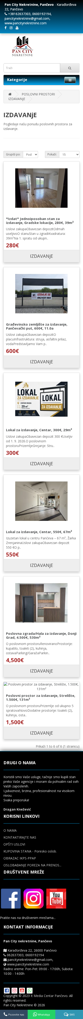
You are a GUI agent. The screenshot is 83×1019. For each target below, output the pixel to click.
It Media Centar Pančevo (49, 996)
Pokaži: (52, 154)
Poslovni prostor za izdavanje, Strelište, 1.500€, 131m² (40, 697)
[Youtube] (22, 991)
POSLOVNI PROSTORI (38, 94)
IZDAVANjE (16, 99)
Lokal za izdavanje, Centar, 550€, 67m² (39, 531)
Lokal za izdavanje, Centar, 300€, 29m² (39, 430)
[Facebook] (7, 991)
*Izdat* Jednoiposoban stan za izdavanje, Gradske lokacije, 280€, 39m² (40, 220)
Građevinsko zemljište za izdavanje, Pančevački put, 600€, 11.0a (36, 326)
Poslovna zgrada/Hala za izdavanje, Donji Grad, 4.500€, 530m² (41, 635)
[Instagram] (15, 991)
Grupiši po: (13, 154)
